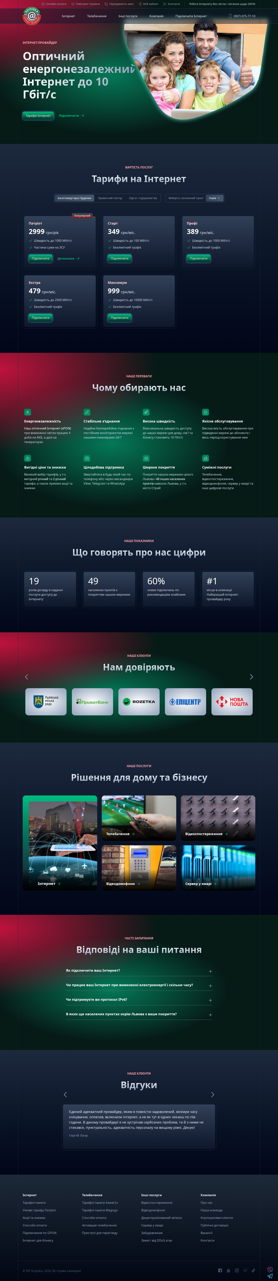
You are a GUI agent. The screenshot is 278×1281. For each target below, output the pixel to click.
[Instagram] (237, 1271)
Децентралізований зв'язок (161, 1218)
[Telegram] (245, 1271)
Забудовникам (152, 1233)
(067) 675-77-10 (244, 16)
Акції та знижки (34, 1218)
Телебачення (96, 16)
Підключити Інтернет (191, 16)
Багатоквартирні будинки (74, 198)
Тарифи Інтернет (38, 116)
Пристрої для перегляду (99, 1233)
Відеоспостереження (156, 1203)
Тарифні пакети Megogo (100, 1210)
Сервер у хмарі (152, 1225)
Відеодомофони (153, 1210)
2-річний (59, 479)
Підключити (69, 116)
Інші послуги (128, 16)
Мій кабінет (150, 4)
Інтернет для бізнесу (38, 1240)
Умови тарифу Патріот (39, 1210)
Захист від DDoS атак (156, 1240)
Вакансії (206, 1233)
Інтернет (68, 16)
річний (43, 479)
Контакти (174, 4)
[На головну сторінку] (32, 16)
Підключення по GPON (39, 1233)
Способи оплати (35, 1225)
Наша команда (211, 1210)
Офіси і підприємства (143, 198)
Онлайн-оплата (56, 4)
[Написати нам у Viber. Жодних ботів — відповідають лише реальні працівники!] (270, 1271)
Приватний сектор (110, 198)
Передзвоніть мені (121, 4)
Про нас (207, 1203)
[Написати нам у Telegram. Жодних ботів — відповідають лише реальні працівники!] (270, 1277)
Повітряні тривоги (88, 4)
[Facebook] (220, 1271)
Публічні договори (214, 1225)
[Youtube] (228, 1271)
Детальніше (66, 258)
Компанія (156, 16)
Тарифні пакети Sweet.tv (100, 1203)
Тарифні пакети (34, 1203)
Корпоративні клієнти (217, 1218)
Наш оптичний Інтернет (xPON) (47, 428)
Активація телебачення (99, 1225)
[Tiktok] (253, 1271)
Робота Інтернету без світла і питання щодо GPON (222, 4)
